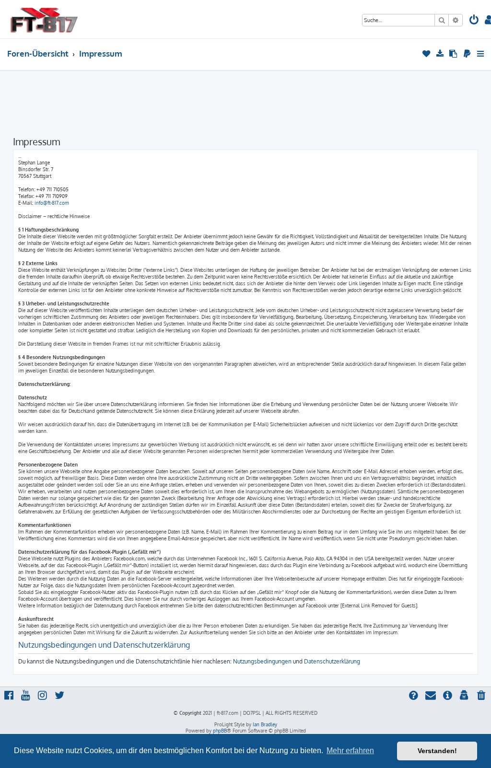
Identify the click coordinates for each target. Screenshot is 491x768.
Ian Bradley (265, 724)
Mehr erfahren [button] (350, 750)
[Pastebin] (454, 53)
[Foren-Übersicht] (44, 19)
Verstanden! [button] (437, 751)
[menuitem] (474, 20)
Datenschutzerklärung (332, 661)
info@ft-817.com (52, 203)
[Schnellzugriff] (481, 53)
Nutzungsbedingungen (262, 661)
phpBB (220, 730)
